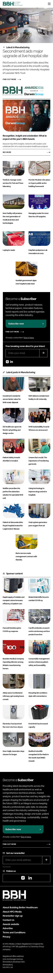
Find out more (9, 79)
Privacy (6, 936)
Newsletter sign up (13, 916)
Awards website (11, 924)
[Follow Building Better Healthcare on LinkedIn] (11, 362)
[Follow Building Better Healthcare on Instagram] (7, 362)
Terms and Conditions (14, 932)
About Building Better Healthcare (20, 907)
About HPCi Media (12, 911)
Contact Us (8, 920)
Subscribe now (16, 323)
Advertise (8, 928)
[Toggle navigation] (49, 4)
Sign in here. (29, 338)
